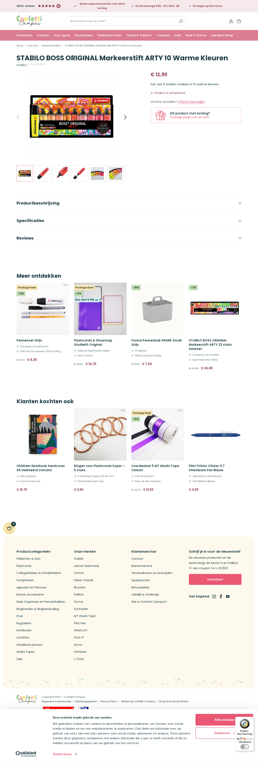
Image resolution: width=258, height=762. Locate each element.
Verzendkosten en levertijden (151, 573)
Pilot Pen (80, 623)
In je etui (43, 35)
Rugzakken (24, 623)
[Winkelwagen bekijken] (239, 21)
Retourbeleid (140, 587)
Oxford (79, 573)
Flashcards (24, 35)
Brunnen (80, 587)
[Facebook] (221, 596)
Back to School (196, 35)
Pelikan (79, 594)
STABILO (22, 65)
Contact (137, 559)
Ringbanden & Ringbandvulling (38, 609)
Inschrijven (215, 579)
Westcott (80, 630)
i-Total (78, 659)
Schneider (81, 609)
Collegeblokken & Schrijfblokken (39, 573)
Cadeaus (163, 35)
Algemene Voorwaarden (57, 701)
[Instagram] (214, 596)
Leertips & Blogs (222, 35)
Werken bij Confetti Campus (138, 701)
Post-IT (79, 638)
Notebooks (24, 630)
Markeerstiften (51, 45)
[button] (179, 364)
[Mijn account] (231, 21)
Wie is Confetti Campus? (149, 602)
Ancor (78, 645)
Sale (178, 35)
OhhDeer (80, 652)
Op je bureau (84, 35)
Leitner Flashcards (86, 566)
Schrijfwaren (25, 580)
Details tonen (62, 754)
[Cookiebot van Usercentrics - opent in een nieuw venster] (26, 754)
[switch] (245, 746)
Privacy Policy (109, 701)
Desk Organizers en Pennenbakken (41, 602)
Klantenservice (141, 566)
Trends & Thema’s (139, 35)
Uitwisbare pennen (30, 645)
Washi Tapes (25, 652)
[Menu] (251, 719)
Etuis (20, 616)
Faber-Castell (83, 580)
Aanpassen (222, 732)
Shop (20, 45)
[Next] (121, 117)
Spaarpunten (140, 580)
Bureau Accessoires (30, 594)
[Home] (29, 21)
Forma (78, 602)
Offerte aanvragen (191, 102)
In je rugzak (62, 35)
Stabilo (78, 559)
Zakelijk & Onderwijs (145, 594)
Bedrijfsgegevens (86, 701)
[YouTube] (228, 596)
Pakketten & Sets (109, 35)
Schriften (23, 638)
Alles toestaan (224, 719)
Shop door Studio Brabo (174, 701)
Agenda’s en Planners (32, 587)
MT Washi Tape (85, 616)
